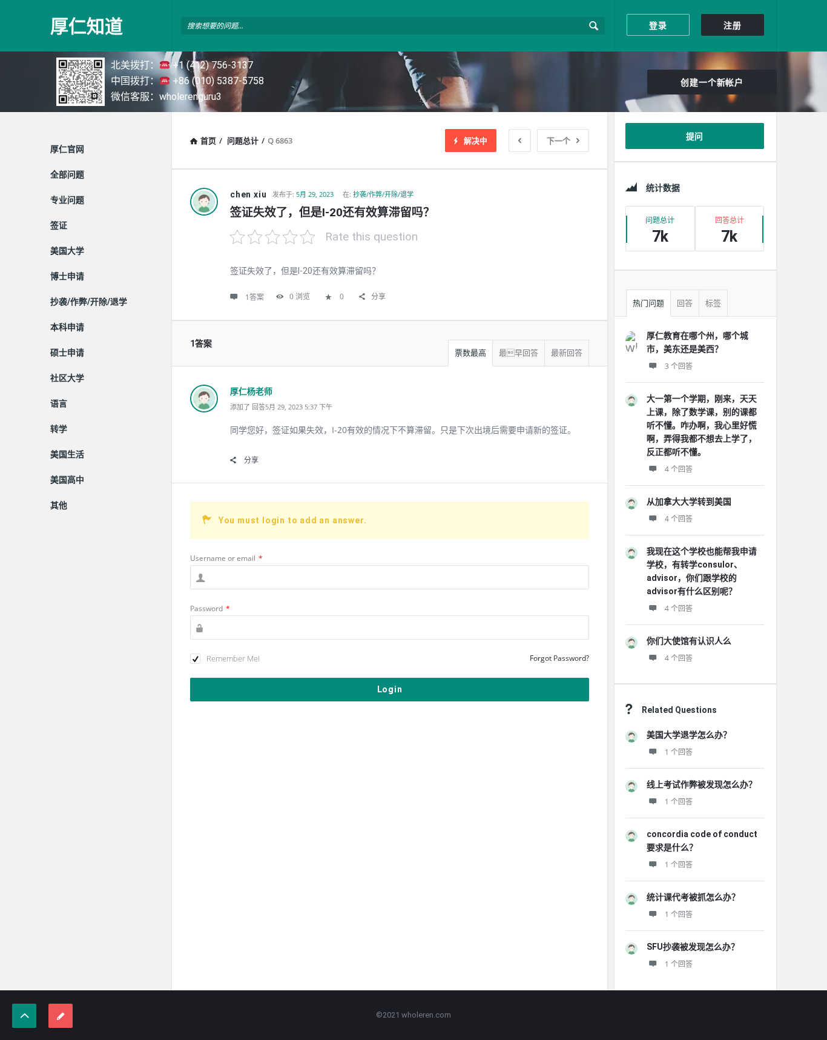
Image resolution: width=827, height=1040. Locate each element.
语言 (58, 403)
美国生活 (67, 454)
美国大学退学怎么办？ (689, 735)
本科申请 (67, 327)
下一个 (558, 140)
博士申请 (67, 276)
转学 (58, 429)
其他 (58, 505)
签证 (58, 225)
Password (210, 608)
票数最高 (470, 352)
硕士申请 (67, 352)
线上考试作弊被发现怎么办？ (702, 784)
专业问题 (67, 200)
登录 (658, 25)
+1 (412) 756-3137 (211, 65)
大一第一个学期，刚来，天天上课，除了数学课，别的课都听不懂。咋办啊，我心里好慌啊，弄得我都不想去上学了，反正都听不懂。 (702, 425)
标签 (713, 303)
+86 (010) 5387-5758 (217, 81)
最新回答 (566, 352)
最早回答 (518, 352)
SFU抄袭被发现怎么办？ (693, 947)
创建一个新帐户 (711, 82)
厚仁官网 (67, 149)
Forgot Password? (559, 658)
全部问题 (67, 174)
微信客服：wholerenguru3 (166, 96)
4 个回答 (679, 469)
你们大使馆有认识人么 (689, 641)
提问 (695, 136)
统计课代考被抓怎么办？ (693, 897)
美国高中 (67, 480)
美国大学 (67, 251)
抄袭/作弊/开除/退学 (383, 194)
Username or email (226, 558)
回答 (685, 303)
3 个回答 (679, 366)
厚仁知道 (86, 25)
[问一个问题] (60, 1016)
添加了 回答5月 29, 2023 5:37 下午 (281, 406)
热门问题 (648, 303)
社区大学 (67, 378)
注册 (732, 25)
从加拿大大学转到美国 (689, 501)
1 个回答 (679, 752)
